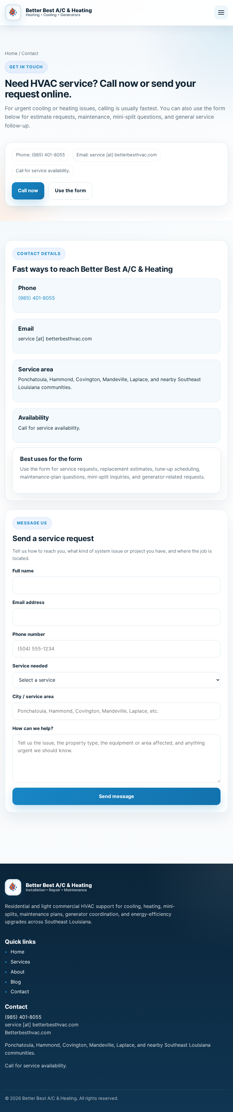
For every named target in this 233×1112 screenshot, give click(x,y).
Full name (23, 571)
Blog (16, 982)
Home (17, 952)
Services (20, 962)
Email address (28, 602)
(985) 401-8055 (36, 298)
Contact (20, 991)
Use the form (70, 190)
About (18, 972)
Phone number (28, 634)
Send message (116, 796)
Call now (28, 190)
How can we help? (32, 728)
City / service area (33, 696)
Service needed (30, 666)
